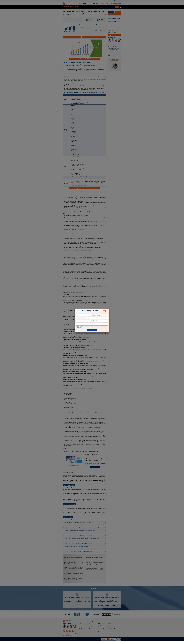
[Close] (107, 309)
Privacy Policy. (101, 326)
